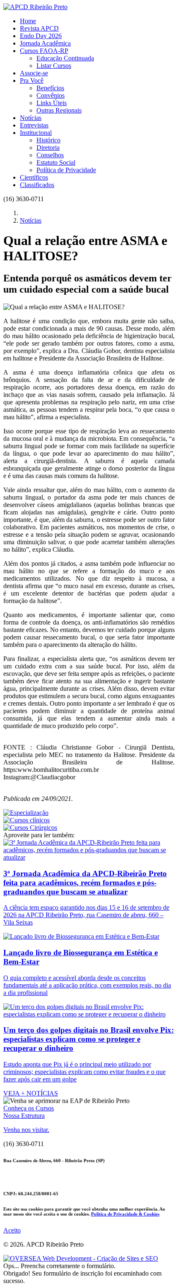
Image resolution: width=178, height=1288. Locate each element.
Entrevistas (34, 125)
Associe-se (34, 73)
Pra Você (31, 80)
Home (28, 20)
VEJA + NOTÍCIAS (30, 1093)
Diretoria (48, 147)
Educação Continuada (65, 58)
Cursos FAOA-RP (44, 50)
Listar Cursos (53, 65)
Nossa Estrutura (24, 1115)
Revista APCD (39, 28)
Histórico (48, 140)
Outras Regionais (59, 110)
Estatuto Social (55, 162)
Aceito (12, 1230)
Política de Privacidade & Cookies (125, 1213)
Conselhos (50, 155)
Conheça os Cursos (28, 1108)
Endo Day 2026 (41, 35)
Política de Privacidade (66, 169)
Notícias (30, 117)
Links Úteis (51, 102)
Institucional (36, 132)
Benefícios (50, 87)
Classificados (37, 184)
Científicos (34, 177)
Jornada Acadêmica (45, 43)
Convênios (50, 95)
